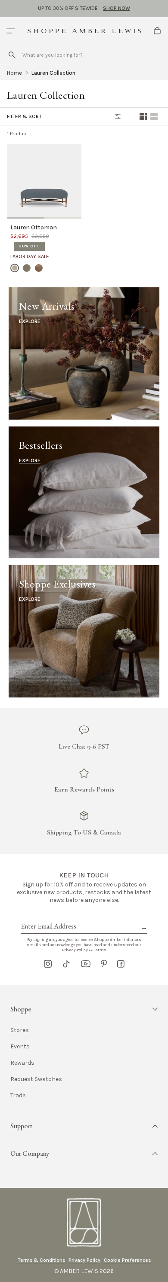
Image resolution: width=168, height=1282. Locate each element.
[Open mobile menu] (11, 31)
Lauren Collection (53, 73)
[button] (84, 1009)
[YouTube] (85, 963)
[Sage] (26, 267)
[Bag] (157, 31)
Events (20, 1047)
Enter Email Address (48, 917)
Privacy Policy (84, 1260)
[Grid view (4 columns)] (143, 116)
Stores (19, 1030)
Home (14, 73)
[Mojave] (14, 267)
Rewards (22, 1063)
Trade (17, 1096)
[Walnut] (38, 267)
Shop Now (116, 8)
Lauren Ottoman (33, 227)
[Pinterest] (104, 963)
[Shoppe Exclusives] (84, 631)
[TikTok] (66, 963)
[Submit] (12, 55)
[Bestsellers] (84, 492)
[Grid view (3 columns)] (154, 116)
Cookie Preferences (127, 1260)
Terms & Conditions (41, 1260)
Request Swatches (36, 1079)
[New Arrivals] (84, 353)
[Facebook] (120, 963)
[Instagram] (48, 963)
